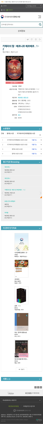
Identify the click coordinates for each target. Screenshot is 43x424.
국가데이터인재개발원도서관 (26, 133)
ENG (4, 10)
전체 (2, 133)
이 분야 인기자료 (9, 228)
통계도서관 (10, 133)
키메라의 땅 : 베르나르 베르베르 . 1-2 (15, 190)
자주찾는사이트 (31, 6)
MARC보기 (36, 39)
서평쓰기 (15, 82)
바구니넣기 (28, 39)
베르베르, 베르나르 (23, 97)
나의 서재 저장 (32, 39)
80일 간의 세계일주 (10, 201)
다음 (38, 387)
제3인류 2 (7, 167)
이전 (35, 387)
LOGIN (5, 6)
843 (19, 115)
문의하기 (10, 10)
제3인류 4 (7, 178)
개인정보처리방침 (13, 406)
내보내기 (40, 39)
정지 (41, 387)
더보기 (22, 369)
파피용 (6, 212)
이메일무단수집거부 (29, 406)
